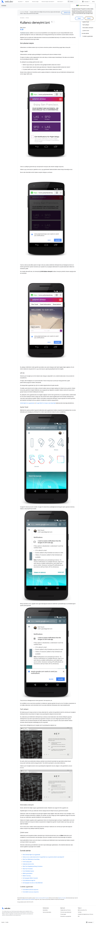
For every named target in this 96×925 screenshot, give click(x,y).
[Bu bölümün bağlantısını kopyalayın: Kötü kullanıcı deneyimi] (35, 805)
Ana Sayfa (22, 17)
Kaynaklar (20, 1)
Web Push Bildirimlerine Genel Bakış (31, 859)
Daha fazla (59, 1)
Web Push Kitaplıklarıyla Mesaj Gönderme (32, 866)
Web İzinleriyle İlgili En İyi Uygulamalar (31, 854)
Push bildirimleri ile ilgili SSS (29, 880)
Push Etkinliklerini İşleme (28, 871)
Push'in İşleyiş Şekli (27, 861)
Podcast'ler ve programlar (65, 916)
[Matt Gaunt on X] (21, 30)
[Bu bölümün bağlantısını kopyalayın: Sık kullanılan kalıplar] (35, 43)
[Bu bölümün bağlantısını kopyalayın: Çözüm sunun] (29, 832)
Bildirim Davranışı (27, 875)
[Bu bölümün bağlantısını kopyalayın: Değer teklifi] (29, 51)
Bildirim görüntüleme (27, 873)
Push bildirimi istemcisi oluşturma (30, 889)
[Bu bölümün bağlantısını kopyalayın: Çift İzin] (25, 373)
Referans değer (35, 1)
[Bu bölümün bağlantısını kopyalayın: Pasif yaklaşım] (29, 709)
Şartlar (3, 922)
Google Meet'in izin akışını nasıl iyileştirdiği (45, 403)
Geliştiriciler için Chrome (65, 910)
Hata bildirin (45, 910)
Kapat (79, 18)
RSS (78, 916)
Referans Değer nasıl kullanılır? (48, 1)
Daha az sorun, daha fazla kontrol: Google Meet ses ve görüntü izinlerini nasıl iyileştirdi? (43, 857)
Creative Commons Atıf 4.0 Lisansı (42, 897)
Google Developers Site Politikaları (27, 899)
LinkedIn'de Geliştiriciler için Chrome (85, 914)
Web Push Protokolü (28, 868)
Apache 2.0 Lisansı (62, 897)
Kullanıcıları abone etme (28, 864)
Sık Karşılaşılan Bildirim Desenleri (30, 878)
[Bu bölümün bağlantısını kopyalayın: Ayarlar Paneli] (29, 407)
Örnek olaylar (63, 914)
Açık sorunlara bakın (47, 912)
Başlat (89, 18)
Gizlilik (7, 922)
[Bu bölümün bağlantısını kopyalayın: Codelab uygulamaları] (34, 887)
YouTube (79, 912)
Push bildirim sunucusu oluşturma (31, 892)
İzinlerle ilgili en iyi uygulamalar (27, 403)
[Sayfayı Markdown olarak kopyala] (52, 22)
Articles (4, 5)
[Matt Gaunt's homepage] (22, 30)
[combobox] (73, 1)
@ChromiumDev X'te (82, 910)
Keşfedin (27, 1)
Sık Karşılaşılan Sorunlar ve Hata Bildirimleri (33, 882)
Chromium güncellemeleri (65, 912)
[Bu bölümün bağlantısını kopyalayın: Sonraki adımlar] (32, 851)
